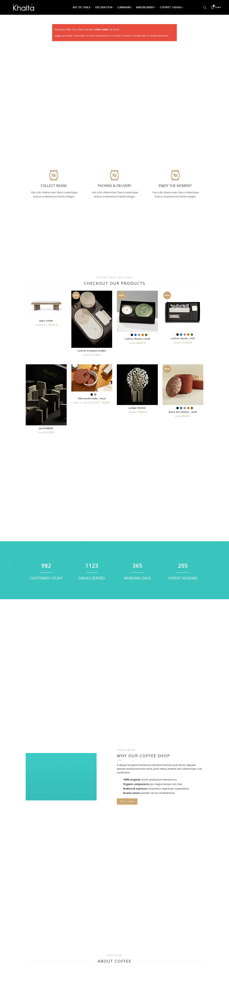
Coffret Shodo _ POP (183, 338)
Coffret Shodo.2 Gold (137, 338)
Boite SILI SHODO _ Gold (183, 411)
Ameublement (145, 7)
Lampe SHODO (137, 407)
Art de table (81, 7)
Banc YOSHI (46, 320)
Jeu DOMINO (46, 428)
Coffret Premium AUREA (92, 350)
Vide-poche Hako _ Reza (92, 398)
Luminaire (124, 7)
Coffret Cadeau (171, 7)
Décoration (103, 7)
